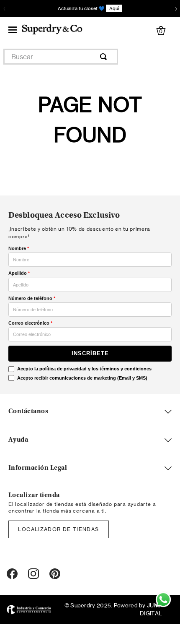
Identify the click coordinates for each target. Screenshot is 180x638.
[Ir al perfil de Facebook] (12, 574)
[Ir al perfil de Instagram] (33, 574)
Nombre (18, 248)
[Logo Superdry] (52, 30)
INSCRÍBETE (90, 353)
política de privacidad (63, 368)
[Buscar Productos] (105, 56)
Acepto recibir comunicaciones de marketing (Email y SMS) (82, 377)
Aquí (114, 8)
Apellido (19, 273)
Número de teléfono (31, 298)
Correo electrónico (30, 323)
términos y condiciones (126, 368)
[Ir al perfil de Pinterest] (54, 574)
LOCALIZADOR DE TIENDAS (58, 529)
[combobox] (60, 57)
